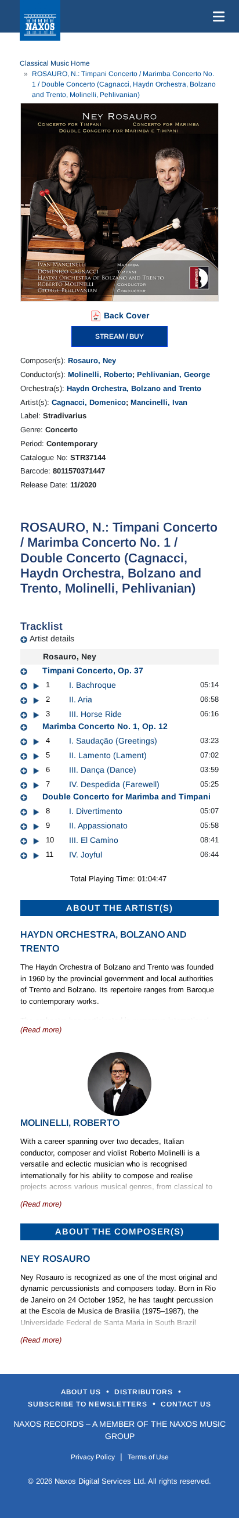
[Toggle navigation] (216, 16)
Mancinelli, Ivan (159, 402)
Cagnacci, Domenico (89, 402)
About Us (82, 1392)
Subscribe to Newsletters (89, 1404)
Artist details (52, 638)
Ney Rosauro (55, 1259)
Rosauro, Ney (92, 360)
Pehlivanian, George (173, 374)
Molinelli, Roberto (100, 374)
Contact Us (186, 1404)
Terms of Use (148, 1457)
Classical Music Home (55, 63)
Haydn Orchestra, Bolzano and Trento (134, 388)
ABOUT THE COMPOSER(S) (119, 1231)
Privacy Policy (93, 1457)
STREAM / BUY (119, 336)
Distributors (144, 1392)
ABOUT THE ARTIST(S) (119, 908)
